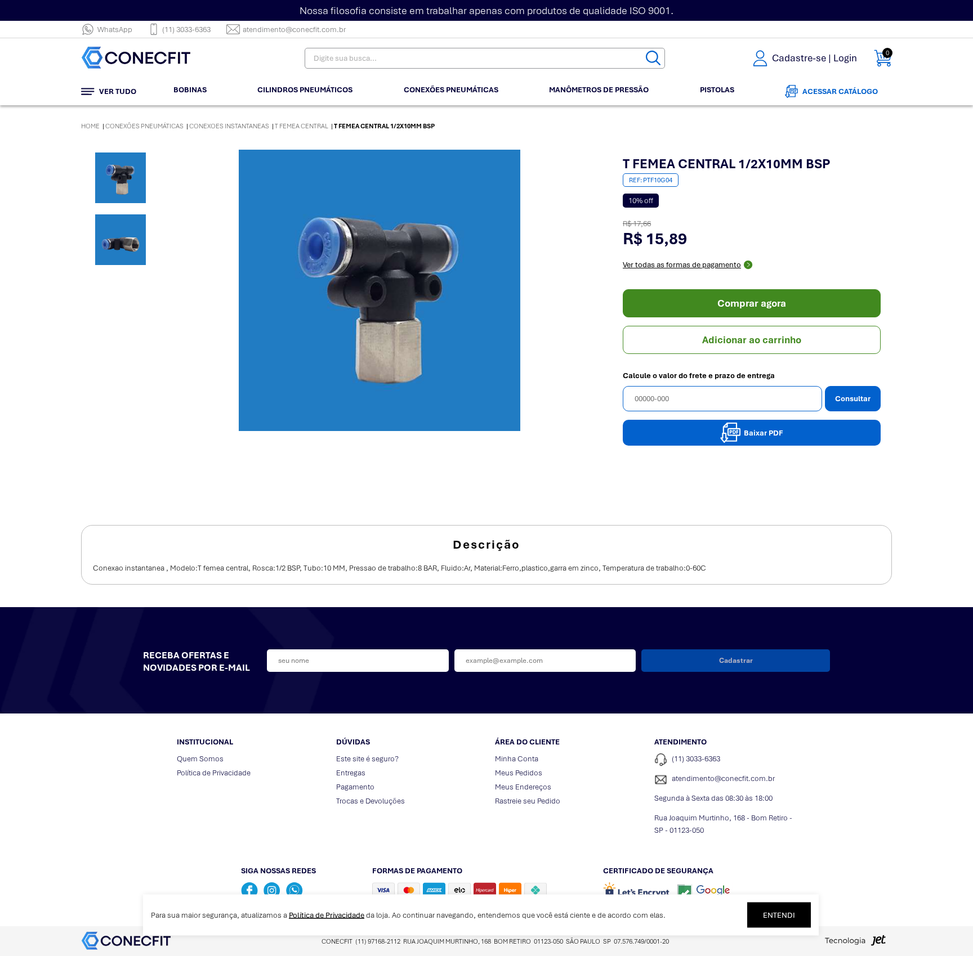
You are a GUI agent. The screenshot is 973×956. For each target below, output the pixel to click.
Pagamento (355, 787)
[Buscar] (653, 58)
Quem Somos (200, 759)
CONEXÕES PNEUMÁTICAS (451, 90)
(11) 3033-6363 (186, 29)
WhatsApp (114, 29)
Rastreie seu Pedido (527, 801)
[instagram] (272, 890)
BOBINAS (190, 90)
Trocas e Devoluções (370, 801)
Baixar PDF (763, 433)
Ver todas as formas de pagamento (682, 265)
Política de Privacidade (214, 773)
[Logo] (151, 58)
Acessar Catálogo (840, 91)
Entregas (350, 773)
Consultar (853, 398)
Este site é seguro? (367, 759)
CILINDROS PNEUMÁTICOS (304, 90)
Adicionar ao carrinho (751, 340)
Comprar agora (751, 303)
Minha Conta (516, 759)
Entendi (779, 915)
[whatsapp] (294, 890)
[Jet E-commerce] (855, 944)
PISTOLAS (717, 90)
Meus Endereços (523, 787)
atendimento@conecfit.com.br (294, 29)
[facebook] (249, 890)
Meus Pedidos (518, 773)
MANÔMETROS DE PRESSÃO (599, 90)
